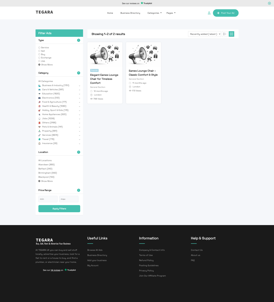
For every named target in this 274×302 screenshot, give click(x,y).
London (98, 94)
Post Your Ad (227, 13)
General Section (97, 87)
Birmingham (47, 172)
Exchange (46, 57)
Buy (43, 54)
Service (45, 47)
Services (50, 135)
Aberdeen (46, 164)
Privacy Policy (146, 270)
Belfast (45, 168)
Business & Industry (55, 85)
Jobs (48, 118)
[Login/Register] (209, 13)
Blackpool (46, 177)
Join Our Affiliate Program (152, 275)
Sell (43, 51)
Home (110, 13)
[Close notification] (269, 3)
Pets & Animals (52, 126)
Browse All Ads (94, 250)
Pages (170, 13)
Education (51, 93)
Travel (48, 139)
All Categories (45, 81)
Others (49, 122)
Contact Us (197, 250)
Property (49, 130)
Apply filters (59, 208)
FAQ (193, 260)
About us (195, 255)
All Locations (45, 160)
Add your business (97, 260)
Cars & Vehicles (53, 89)
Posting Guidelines (149, 265)
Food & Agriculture (54, 101)
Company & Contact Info (152, 250)
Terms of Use (146, 255)
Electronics (51, 97)
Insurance (49, 143)
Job (43, 61)
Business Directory (130, 13)
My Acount (92, 265)
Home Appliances (54, 114)
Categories (153, 13)
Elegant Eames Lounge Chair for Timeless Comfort (104, 78)
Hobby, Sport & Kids (55, 110)
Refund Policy (146, 260)
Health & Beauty (54, 106)
